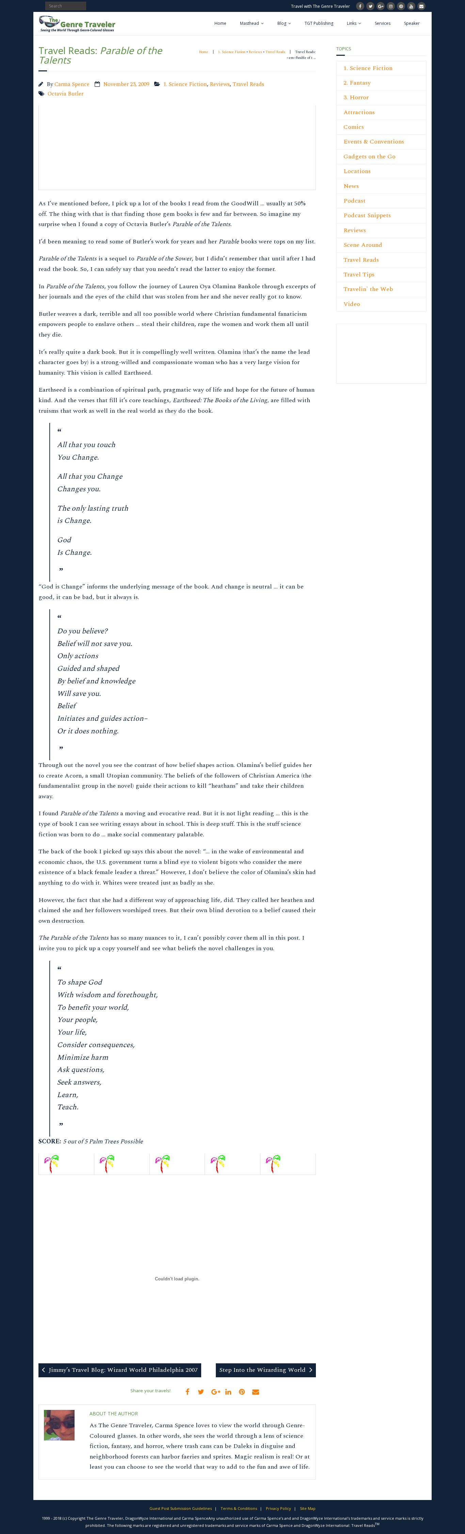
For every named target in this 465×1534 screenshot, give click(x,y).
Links (351, 23)
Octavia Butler (65, 94)
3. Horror (356, 97)
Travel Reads (275, 52)
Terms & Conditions (239, 1508)
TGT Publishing (319, 23)
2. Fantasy (357, 82)
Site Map (308, 1508)
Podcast (354, 200)
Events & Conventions (373, 141)
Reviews (255, 52)
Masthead (249, 23)
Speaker (412, 23)
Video (351, 304)
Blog (281, 23)
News (351, 186)
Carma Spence (72, 84)
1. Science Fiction (231, 52)
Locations (357, 171)
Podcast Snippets (367, 215)
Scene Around (362, 245)
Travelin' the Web (368, 289)
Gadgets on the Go (369, 156)
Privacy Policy (278, 1508)
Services (382, 23)
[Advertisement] (363, 357)
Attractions (359, 112)
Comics (353, 127)
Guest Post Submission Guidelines (180, 1508)
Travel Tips (358, 274)
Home (220, 23)
